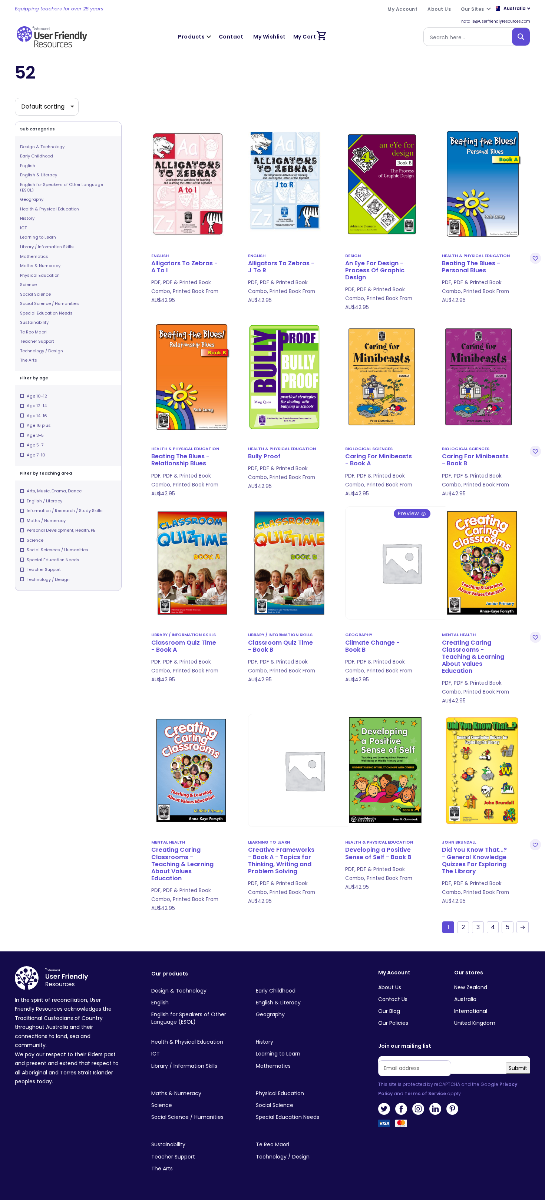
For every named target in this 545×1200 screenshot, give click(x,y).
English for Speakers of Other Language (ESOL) (61, 187)
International (470, 1011)
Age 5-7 (35, 445)
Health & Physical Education (49, 209)
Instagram (418, 1109)
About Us (389, 987)
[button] (534, 258)
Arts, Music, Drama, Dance (54, 491)
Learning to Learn (38, 237)
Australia (465, 999)
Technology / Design (41, 351)
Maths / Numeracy (46, 520)
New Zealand (470, 987)
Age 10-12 (37, 396)
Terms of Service (425, 1093)
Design (353, 256)
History (27, 218)
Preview (409, 513)
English (27, 166)
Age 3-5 (35, 435)
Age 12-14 (37, 406)
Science (28, 284)
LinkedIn (435, 1109)
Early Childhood (36, 156)
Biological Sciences (369, 449)
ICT (23, 228)
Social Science (35, 294)
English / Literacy (44, 501)
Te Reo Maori (33, 332)
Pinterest (452, 1109)
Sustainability (34, 322)
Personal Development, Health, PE (61, 530)
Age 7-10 (36, 455)
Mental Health (459, 635)
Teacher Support (37, 341)
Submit (518, 1068)
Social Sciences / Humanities (57, 550)
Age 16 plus (39, 425)
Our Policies (393, 1023)
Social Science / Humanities (49, 303)
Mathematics (34, 256)
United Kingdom (474, 1023)
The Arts (28, 360)
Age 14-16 (37, 416)
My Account (394, 972)
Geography (31, 199)
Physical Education (40, 275)
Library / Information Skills (47, 247)
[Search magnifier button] (521, 37)
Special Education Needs (46, 313)
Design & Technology (42, 147)
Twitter (384, 1109)
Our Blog (389, 1011)
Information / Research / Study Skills (65, 510)
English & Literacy (38, 175)
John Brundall (459, 842)
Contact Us (392, 999)
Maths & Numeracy (40, 266)
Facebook (401, 1109)
